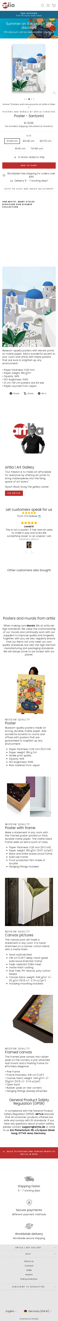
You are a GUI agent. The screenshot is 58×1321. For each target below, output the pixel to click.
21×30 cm (12, 141)
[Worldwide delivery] (29, 1226)
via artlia (14, 493)
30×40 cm (28, 141)
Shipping (23, 126)
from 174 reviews (27, 516)
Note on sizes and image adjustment (29, 188)
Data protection (29, 1279)
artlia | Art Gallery (28, 1247)
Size (28, 135)
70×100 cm (36, 148)
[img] (29, 513)
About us (29, 1261)
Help (28, 1254)
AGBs (29, 1270)
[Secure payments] (29, 1202)
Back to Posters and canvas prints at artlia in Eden (30, 1152)
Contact (29, 1265)
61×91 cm (20, 148)
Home (6, 104)
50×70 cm (45, 141)
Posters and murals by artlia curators (29, 111)
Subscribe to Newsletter (28, 1286)
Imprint (29, 1274)
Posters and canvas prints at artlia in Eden (33, 104)
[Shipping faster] (29, 1178)
